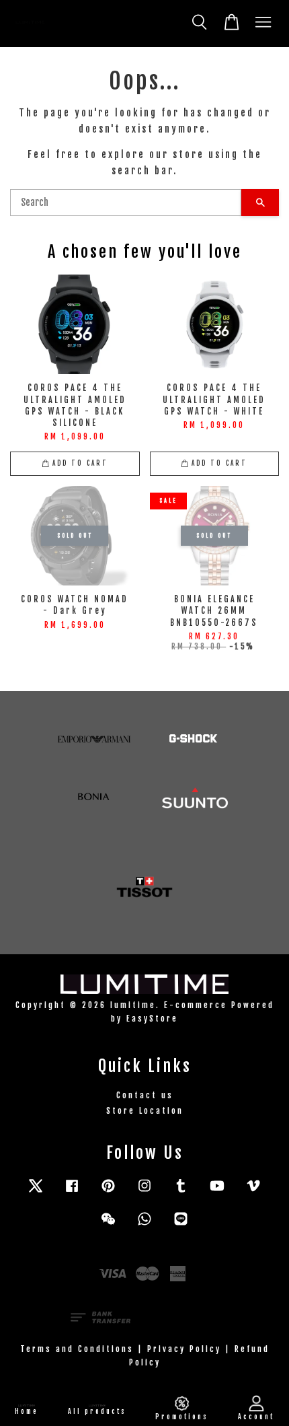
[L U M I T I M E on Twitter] (35, 1192)
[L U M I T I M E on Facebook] (72, 1192)
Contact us (144, 1095)
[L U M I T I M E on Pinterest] (108, 1192)
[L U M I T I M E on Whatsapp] (144, 1225)
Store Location (144, 1111)
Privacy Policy (184, 1349)
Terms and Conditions (77, 1349)
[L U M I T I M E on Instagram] (144, 1192)
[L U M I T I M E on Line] (180, 1225)
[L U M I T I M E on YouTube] (217, 1192)
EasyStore (152, 1018)
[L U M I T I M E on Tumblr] (180, 1192)
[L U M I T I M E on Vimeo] (253, 1192)
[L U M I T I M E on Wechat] (108, 1225)
